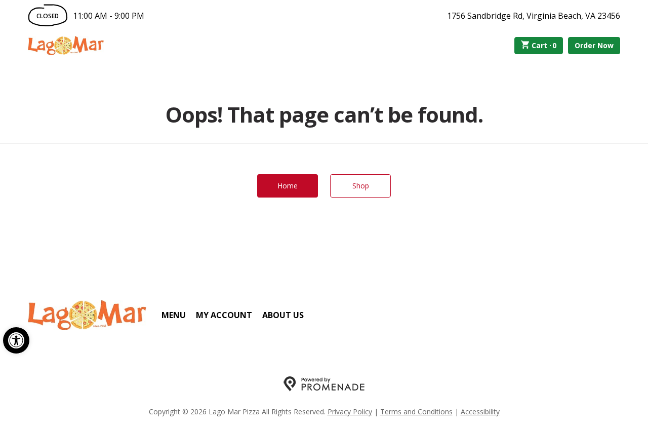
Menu (173, 315)
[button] (16, 340)
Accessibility (480, 411)
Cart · (544, 45)
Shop (360, 185)
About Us (283, 315)
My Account (224, 315)
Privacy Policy (350, 411)
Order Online (161, 45)
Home (287, 185)
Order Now (594, 45)
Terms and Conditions (416, 411)
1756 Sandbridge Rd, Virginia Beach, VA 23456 (533, 15)
